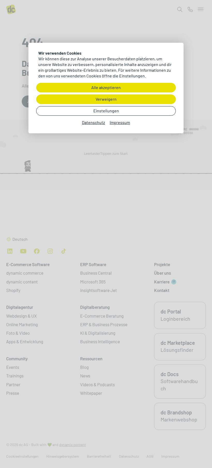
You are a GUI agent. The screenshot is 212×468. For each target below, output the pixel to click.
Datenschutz (93, 122)
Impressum (120, 122)
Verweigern (106, 99)
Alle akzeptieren (106, 87)
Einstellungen (106, 111)
